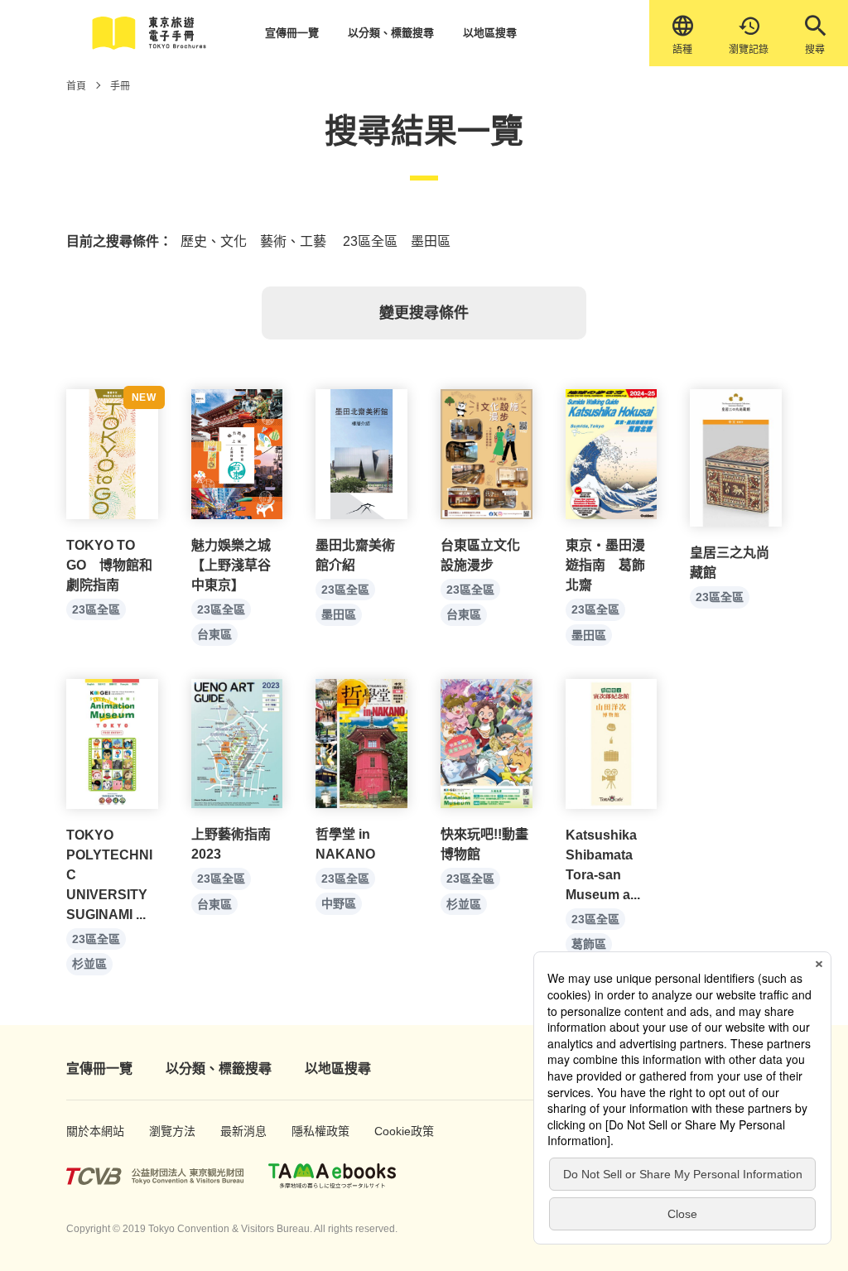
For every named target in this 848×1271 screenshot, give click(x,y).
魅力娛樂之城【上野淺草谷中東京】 (231, 565)
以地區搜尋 (490, 32)
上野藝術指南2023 (231, 844)
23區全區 (96, 609)
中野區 (338, 903)
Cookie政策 (395, 1131)
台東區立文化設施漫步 (480, 555)
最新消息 (238, 1131)
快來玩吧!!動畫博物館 (484, 844)
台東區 (214, 634)
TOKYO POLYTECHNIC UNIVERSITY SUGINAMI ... (109, 875)
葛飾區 (588, 944)
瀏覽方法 (167, 1131)
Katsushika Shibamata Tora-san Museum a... (603, 865)
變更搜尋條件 (424, 313)
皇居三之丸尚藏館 (729, 563)
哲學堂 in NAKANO (345, 844)
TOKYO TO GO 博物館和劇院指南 (109, 565)
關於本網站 (87, 1131)
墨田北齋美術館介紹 (355, 555)
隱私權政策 (312, 1131)
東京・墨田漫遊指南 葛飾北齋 (605, 565)
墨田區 (338, 614)
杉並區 (89, 963)
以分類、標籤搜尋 (391, 32)
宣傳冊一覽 (292, 32)
